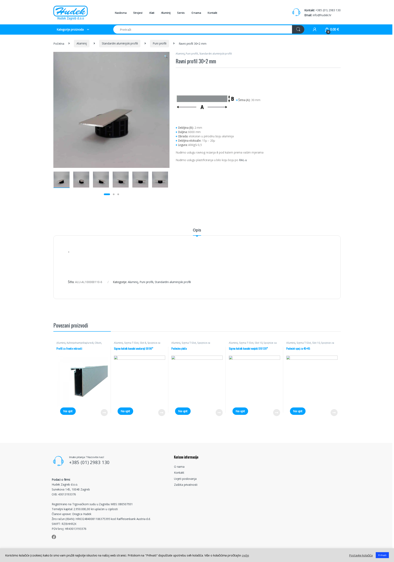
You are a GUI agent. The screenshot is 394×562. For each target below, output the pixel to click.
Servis (181, 13)
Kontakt (212, 13)
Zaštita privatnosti (185, 485)
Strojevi (137, 13)
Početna (58, 43)
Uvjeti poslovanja (185, 479)
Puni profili (159, 43)
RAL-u (243, 160)
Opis (197, 230)
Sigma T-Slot (131, 343)
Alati (151, 13)
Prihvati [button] (382, 555)
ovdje (245, 555)
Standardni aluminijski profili (120, 43)
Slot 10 (258, 343)
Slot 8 (143, 343)
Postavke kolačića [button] (361, 555)
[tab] (197, 231)
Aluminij (166, 13)
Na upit (68, 411)
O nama (196, 13)
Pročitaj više (103, 412)
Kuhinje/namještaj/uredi (80, 343)
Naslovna (121, 13)
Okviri (98, 343)
